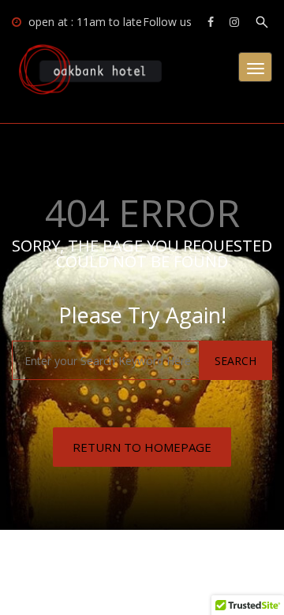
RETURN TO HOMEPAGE (142, 447)
